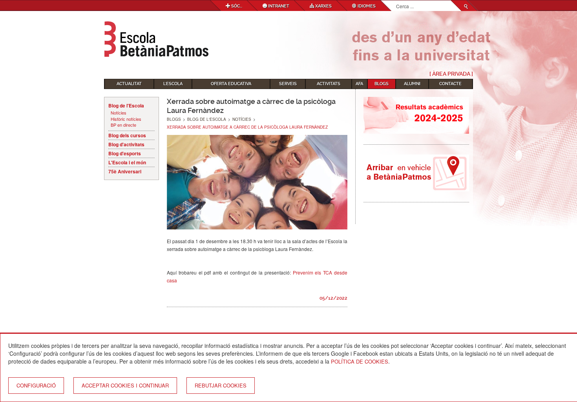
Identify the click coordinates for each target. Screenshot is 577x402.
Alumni (412, 83)
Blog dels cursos (127, 135)
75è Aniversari (124, 171)
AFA (359, 83)
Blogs (381, 83)
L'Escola (173, 83)
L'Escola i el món (127, 162)
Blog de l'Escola (126, 105)
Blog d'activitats (126, 144)
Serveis (288, 83)
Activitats (328, 83)
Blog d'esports (124, 153)
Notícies (118, 113)
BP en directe (123, 125)
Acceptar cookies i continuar (125, 385)
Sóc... (236, 6)
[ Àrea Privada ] (451, 74)
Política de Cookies (359, 361)
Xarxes (323, 6)
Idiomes (366, 6)
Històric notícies (126, 119)
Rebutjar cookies (221, 385)
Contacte (450, 83)
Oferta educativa (231, 83)
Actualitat (129, 83)
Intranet (278, 6)
